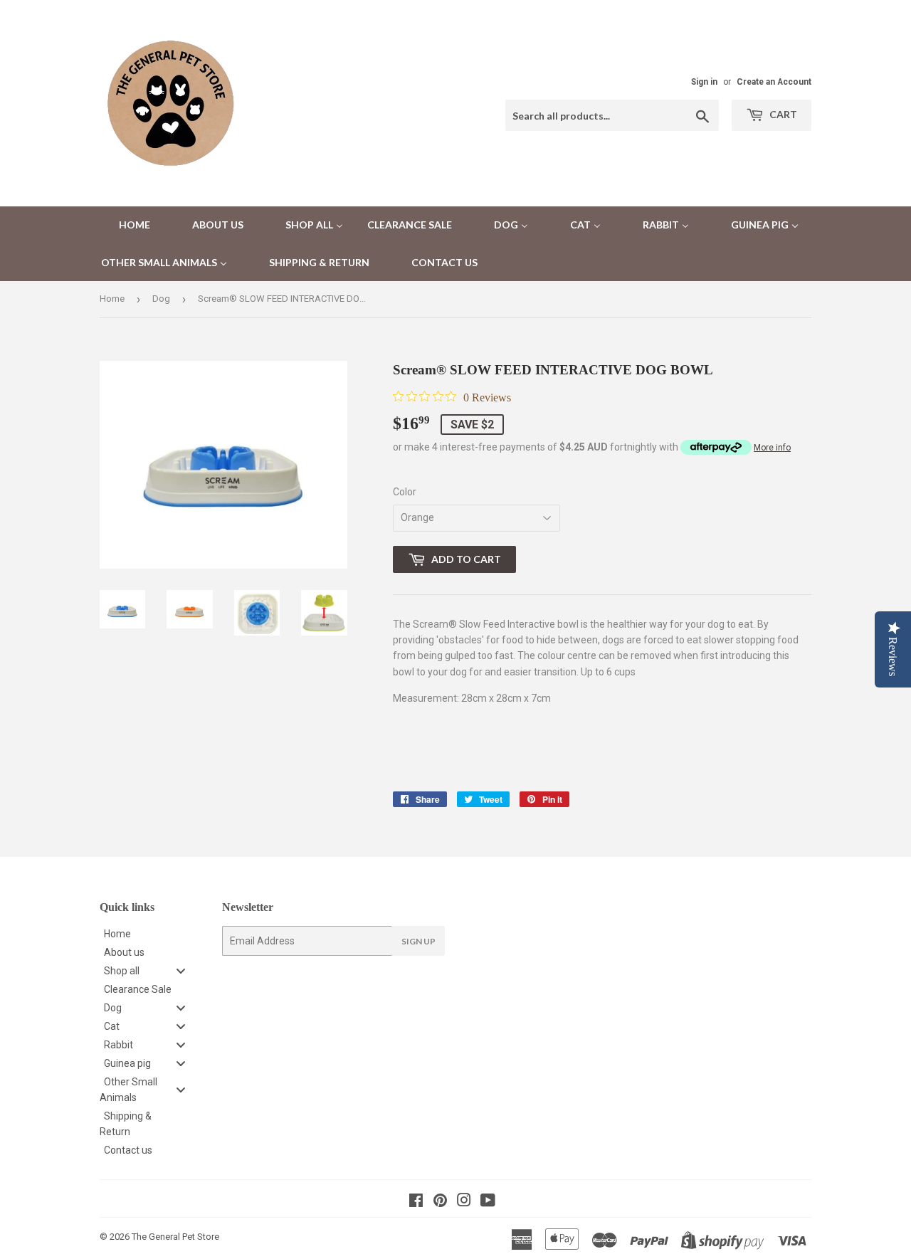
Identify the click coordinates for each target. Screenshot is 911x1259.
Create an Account (774, 82)
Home (112, 298)
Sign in (704, 82)
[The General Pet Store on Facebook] (416, 1202)
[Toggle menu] (181, 971)
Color (404, 491)
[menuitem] (125, 225)
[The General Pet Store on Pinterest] (440, 1202)
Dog (161, 298)
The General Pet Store (175, 1236)
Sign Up (418, 941)
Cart (782, 114)
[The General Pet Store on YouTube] (487, 1202)
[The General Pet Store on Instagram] (464, 1202)
